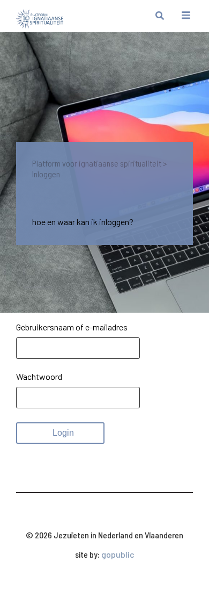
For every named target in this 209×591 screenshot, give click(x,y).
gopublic (118, 554)
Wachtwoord (39, 376)
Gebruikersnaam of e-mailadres (72, 327)
